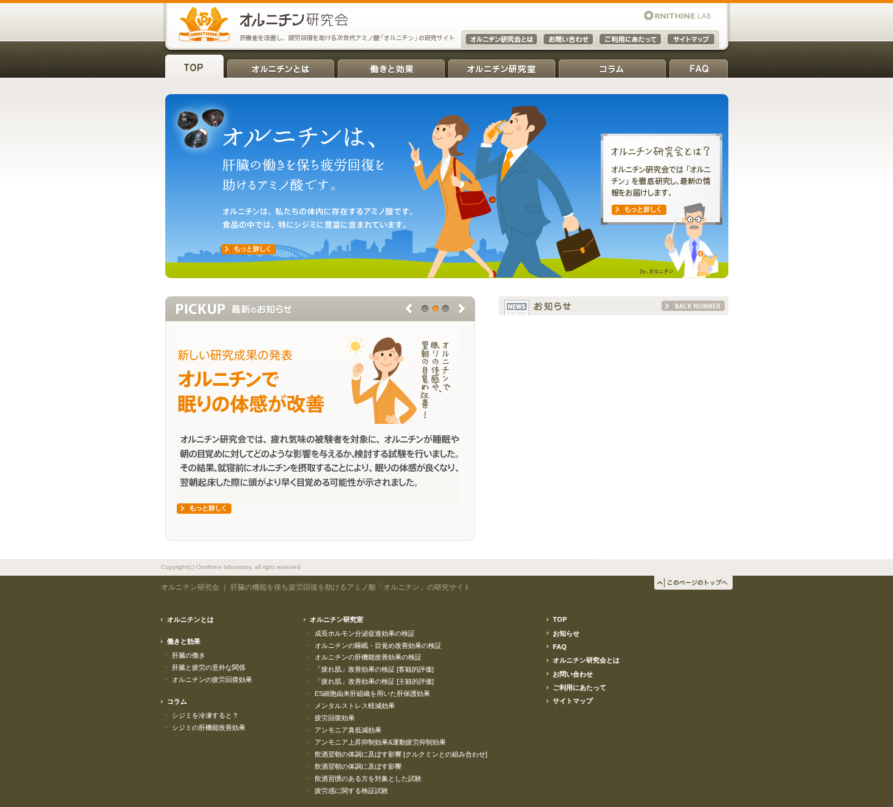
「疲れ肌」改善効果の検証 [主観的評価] (374, 681)
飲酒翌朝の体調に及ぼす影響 (358, 766)
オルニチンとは (280, 66)
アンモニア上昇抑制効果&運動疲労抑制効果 (380, 742)
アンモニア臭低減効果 (348, 730)
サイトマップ (573, 700)
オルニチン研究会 (190, 587)
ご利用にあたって (579, 687)
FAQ (698, 66)
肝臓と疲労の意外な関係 (208, 667)
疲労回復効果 (335, 717)
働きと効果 (391, 66)
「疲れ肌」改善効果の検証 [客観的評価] (374, 669)
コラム (612, 66)
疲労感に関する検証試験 (351, 790)
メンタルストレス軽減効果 (355, 705)
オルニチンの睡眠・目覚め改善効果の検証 (378, 645)
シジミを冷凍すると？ (205, 715)
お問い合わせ (573, 674)
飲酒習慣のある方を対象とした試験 (368, 778)
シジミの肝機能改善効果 (208, 727)
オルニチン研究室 (501, 66)
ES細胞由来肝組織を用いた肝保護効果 (372, 693)
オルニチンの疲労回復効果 (212, 679)
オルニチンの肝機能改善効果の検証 (368, 657)
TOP (194, 66)
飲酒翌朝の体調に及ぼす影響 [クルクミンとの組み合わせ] (401, 754)
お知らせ (566, 633)
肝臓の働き (188, 655)
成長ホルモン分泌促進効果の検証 (365, 633)
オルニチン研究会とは (586, 660)
